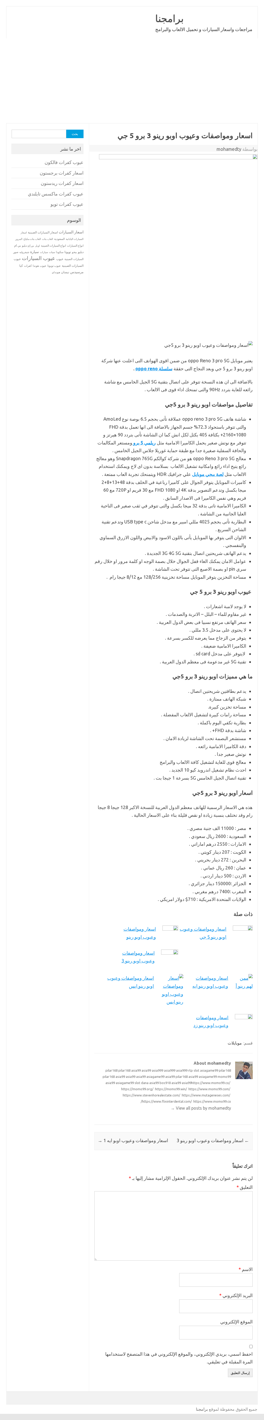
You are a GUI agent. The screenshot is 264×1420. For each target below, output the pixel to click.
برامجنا (169, 18)
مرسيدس (77, 272)
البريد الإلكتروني (236, 1295)
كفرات (28, 265)
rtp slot (193, 1070)
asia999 (157, 1070)
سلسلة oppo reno (153, 368)
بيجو (74, 252)
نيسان (65, 272)
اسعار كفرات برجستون (62, 172)
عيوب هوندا (39, 265)
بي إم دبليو (28, 245)
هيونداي (56, 272)
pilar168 (111, 1070)
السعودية (59, 238)
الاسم (245, 1269)
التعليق (244, 1187)
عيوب (59, 259)
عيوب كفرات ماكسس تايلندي (56, 193)
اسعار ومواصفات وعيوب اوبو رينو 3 (213, 1140)
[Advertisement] (132, 81)
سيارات (44, 252)
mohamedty (229, 149)
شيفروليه (24, 252)
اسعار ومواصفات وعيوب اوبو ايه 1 (133, 1140)
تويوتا (67, 252)
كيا (21, 265)
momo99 (224, 1076)
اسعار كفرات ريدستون (62, 183)
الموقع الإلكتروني (236, 1321)
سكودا (59, 252)
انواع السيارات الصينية (53, 245)
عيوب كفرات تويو (67, 204)
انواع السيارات (75, 245)
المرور (18, 239)
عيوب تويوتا (54, 265)
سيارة (34, 252)
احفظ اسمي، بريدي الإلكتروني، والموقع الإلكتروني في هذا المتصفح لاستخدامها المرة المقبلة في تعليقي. (179, 1357)
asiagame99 (209, 1070)
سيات (52, 252)
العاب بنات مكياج (32, 238)
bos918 (165, 1083)
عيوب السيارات (38, 258)
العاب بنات (47, 238)
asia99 (136, 1070)
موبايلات (235, 1043)
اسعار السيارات (71, 232)
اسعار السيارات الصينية (43, 232)
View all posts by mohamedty (201, 1108)
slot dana (141, 1083)
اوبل (37, 245)
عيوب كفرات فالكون (64, 162)
